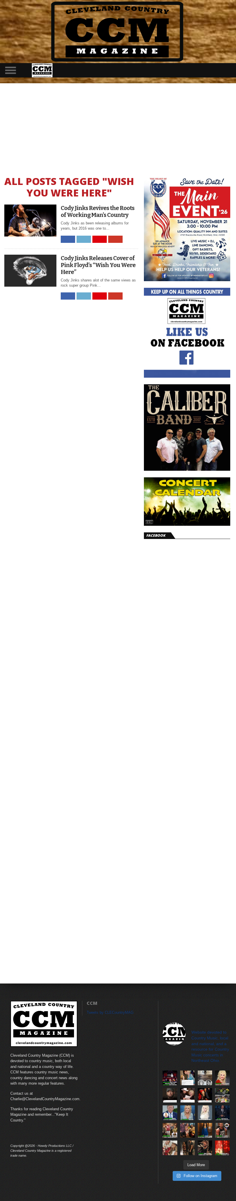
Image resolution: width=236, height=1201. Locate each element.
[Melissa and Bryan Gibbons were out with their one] (187, 1130)
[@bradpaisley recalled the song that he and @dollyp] (187, 1095)
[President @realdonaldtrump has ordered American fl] (170, 1112)
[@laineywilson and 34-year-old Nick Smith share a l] (170, 1148)
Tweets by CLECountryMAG (110, 1012)
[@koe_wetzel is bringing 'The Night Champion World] (205, 1148)
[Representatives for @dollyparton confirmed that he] (222, 1078)
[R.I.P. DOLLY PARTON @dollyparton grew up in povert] (205, 1112)
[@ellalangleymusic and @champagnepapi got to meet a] (187, 1148)
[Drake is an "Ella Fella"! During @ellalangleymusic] (222, 1148)
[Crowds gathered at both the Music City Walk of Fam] (222, 1095)
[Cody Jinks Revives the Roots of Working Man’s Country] (30, 234)
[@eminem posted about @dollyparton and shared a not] (170, 1095)
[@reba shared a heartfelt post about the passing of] (187, 1078)
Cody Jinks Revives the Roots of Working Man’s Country (97, 211)
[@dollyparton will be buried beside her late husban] (205, 1078)
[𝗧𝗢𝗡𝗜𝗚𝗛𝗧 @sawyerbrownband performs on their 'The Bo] (170, 1130)
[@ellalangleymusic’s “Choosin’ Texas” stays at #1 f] (205, 1130)
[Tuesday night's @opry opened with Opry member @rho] (170, 1078)
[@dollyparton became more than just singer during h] (187, 1112)
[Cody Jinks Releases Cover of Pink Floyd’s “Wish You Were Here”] (30, 285)
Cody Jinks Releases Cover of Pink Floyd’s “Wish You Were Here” (98, 265)
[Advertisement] (118, 126)
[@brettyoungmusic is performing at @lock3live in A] (222, 1130)
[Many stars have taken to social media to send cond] (205, 1095)
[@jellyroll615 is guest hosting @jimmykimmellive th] (222, 1112)
